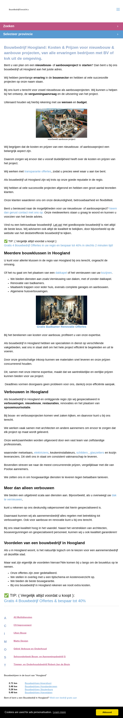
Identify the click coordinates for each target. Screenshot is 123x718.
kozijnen (106, 272)
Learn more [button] (59, 712)
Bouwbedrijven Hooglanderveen (41, 686)
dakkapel (61, 272)
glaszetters (97, 452)
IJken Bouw (20, 633)
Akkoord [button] (107, 712)
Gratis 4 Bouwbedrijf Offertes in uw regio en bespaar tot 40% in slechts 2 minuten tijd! (58, 245)
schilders (82, 452)
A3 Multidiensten (23, 617)
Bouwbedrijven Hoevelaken (38, 692)
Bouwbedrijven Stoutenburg (39, 689)
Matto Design (21, 641)
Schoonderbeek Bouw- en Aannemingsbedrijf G (40, 656)
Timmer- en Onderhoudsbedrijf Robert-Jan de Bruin (42, 664)
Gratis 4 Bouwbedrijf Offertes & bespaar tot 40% (45, 601)
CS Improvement (23, 625)
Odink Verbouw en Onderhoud (30, 649)
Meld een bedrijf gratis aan (63, 698)
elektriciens (41, 452)
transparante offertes (38, 171)
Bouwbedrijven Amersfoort (38, 683)
